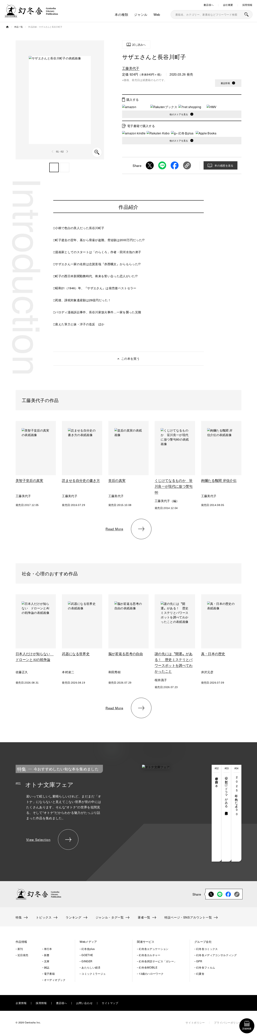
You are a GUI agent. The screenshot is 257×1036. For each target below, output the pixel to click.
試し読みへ (139, 44)
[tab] (217, 813)
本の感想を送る (223, 165)
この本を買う (130, 358)
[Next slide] (67, 151)
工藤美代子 (130, 68)
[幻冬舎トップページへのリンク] (31, 15)
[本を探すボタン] (246, 14)
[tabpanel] (102, 813)
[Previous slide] (53, 151)
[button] (54, 167)
